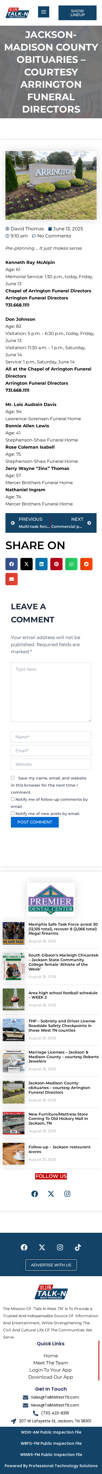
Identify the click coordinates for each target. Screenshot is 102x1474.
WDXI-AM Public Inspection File (51, 1432)
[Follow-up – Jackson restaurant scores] (13, 1154)
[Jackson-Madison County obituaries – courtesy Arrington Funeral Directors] (13, 1092)
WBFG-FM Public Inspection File (51, 1443)
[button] (11, 564)
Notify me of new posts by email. (48, 813)
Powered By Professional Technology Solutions (51, 1466)
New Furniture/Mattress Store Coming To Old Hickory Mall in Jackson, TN (58, 1119)
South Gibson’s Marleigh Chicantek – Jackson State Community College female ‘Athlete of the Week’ (63, 962)
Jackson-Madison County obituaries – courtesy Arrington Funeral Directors (59, 1088)
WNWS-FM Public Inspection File (51, 1454)
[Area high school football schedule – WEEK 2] (13, 999)
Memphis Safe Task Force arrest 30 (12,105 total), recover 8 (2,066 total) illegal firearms (63, 929)
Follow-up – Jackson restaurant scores (60, 1149)
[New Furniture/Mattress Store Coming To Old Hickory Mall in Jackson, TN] (13, 1123)
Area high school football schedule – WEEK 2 (63, 995)
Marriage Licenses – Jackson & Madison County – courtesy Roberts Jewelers (64, 1057)
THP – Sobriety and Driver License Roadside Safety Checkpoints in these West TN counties (62, 1026)
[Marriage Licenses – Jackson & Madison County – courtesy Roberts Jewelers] (13, 1061)
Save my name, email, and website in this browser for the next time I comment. (48, 785)
